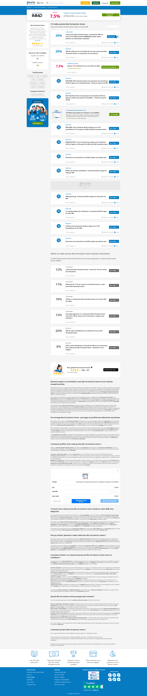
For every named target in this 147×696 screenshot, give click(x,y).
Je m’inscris (115, 3)
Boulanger (41, 86)
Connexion (105, 3)
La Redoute (40, 79)
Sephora (45, 76)
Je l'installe (114, 114)
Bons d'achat (30, 682)
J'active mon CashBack (110, 14)
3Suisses (42, 83)
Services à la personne (37, 94)
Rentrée (95, 3)
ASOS (33, 79)
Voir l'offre (113, 52)
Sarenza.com (34, 83)
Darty (38, 76)
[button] (113, 36)
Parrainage (30, 679)
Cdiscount (31, 76)
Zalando (33, 86)
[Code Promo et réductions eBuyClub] (31, 3)
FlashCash (85, 3)
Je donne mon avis (109, 370)
